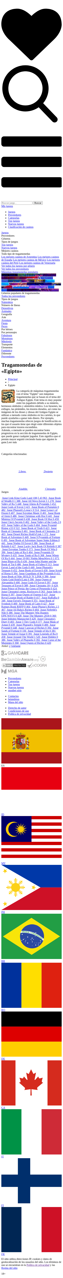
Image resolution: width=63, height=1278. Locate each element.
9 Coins (48, 284)
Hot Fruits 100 (11, 278)
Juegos (11, 211)
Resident (38, 275)
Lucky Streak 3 (9, 275)
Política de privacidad (19, 713)
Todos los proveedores (13, 296)
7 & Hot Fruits (28, 290)
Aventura (6, 320)
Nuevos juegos (16, 224)
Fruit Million (15, 281)
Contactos (13, 696)
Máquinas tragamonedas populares (19, 272)
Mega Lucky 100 (28, 278)
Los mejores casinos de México (29, 259)
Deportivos (7, 308)
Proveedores (14, 214)
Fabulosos (6, 335)
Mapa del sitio (15, 702)
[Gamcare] (14, 654)
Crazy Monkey (26, 275)
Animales (6, 311)
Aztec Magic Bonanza (33, 281)
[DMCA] (14, 667)
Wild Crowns (14, 290)
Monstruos (7, 338)
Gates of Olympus (38, 287)
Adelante (15, 646)
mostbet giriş (15, 690)
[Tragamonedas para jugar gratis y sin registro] (31, 199)
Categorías (13, 217)
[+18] (43, 660)
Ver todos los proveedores (15, 268)
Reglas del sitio (9, 1268)
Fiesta (4, 323)
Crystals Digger (35, 284)
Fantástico (6, 350)
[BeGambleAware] (20, 660)
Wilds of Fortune (50, 290)
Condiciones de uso (18, 710)
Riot (38, 290)
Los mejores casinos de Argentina (19, 256)
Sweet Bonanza (20, 287)
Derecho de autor (17, 707)
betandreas (13, 699)
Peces (4, 326)
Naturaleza (7, 302)
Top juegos (14, 220)
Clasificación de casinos (20, 227)
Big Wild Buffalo (18, 284)
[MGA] (9, 672)
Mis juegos (7, 206)
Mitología (6, 341)
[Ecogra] (37, 667)
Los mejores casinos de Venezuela (37, 262)
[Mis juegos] (31, 63)
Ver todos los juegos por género (18, 265)
